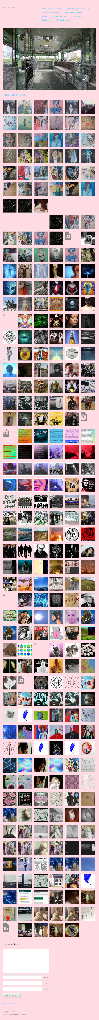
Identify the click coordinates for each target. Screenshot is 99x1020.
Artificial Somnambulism (51, 9)
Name (46, 977)
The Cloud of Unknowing (75, 12)
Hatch (25, 1014)
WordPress (15, 1014)
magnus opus (78, 16)
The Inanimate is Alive (50, 12)
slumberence (46, 20)
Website (46, 989)
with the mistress (59, 16)
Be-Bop (44, 16)
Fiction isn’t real (63, 20)
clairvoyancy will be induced (78, 9)
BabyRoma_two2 (14, 94)
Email (46, 983)
